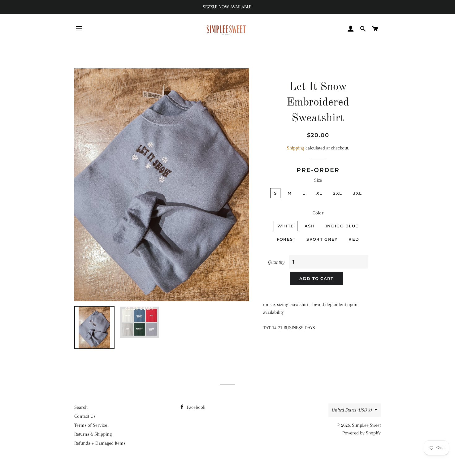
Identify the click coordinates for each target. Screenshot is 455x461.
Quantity (276, 262)
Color (318, 213)
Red (354, 239)
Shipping (295, 148)
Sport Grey (322, 239)
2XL (337, 193)
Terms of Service (90, 425)
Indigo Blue (342, 225)
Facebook (195, 407)
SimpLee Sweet (366, 425)
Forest (286, 239)
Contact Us (84, 416)
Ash (310, 225)
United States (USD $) (352, 410)
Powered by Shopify (361, 433)
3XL (357, 193)
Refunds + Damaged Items (99, 443)
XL (319, 193)
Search (81, 407)
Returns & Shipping (93, 434)
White (285, 225)
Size (318, 180)
